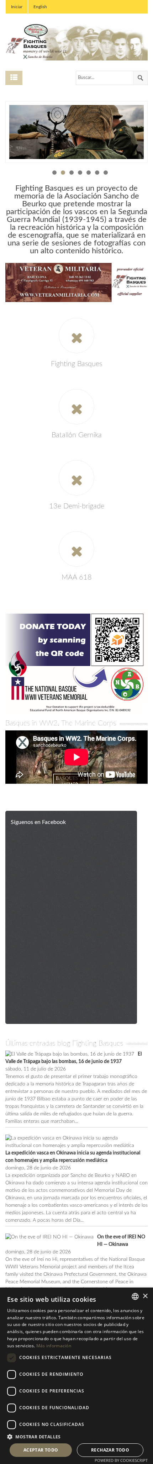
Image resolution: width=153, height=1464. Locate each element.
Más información (54, 1346)
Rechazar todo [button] (110, 1450)
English (40, 7)
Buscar (140, 78)
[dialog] (76, 1376)
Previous (13, 133)
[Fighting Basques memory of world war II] (76, 41)
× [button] (145, 1296)
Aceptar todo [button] (40, 1450)
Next (140, 133)
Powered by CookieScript (121, 1460)
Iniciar (16, 7)
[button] (76, 1437)
